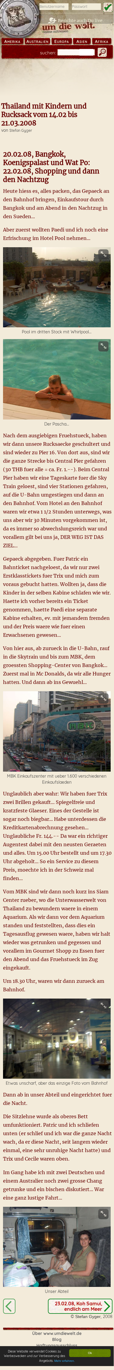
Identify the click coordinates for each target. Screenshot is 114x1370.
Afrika (101, 41)
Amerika (12, 41)
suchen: (48, 53)
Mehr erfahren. (64, 1360)
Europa (61, 41)
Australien (37, 41)
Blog (57, 1339)
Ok (90, 1353)
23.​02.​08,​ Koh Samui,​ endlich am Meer (78, 1306)
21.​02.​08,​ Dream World (9, 1306)
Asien (81, 41)
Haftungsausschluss (56, 1345)
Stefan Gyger (20, 130)
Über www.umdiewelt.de (57, 1333)
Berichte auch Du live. (81, 20)
